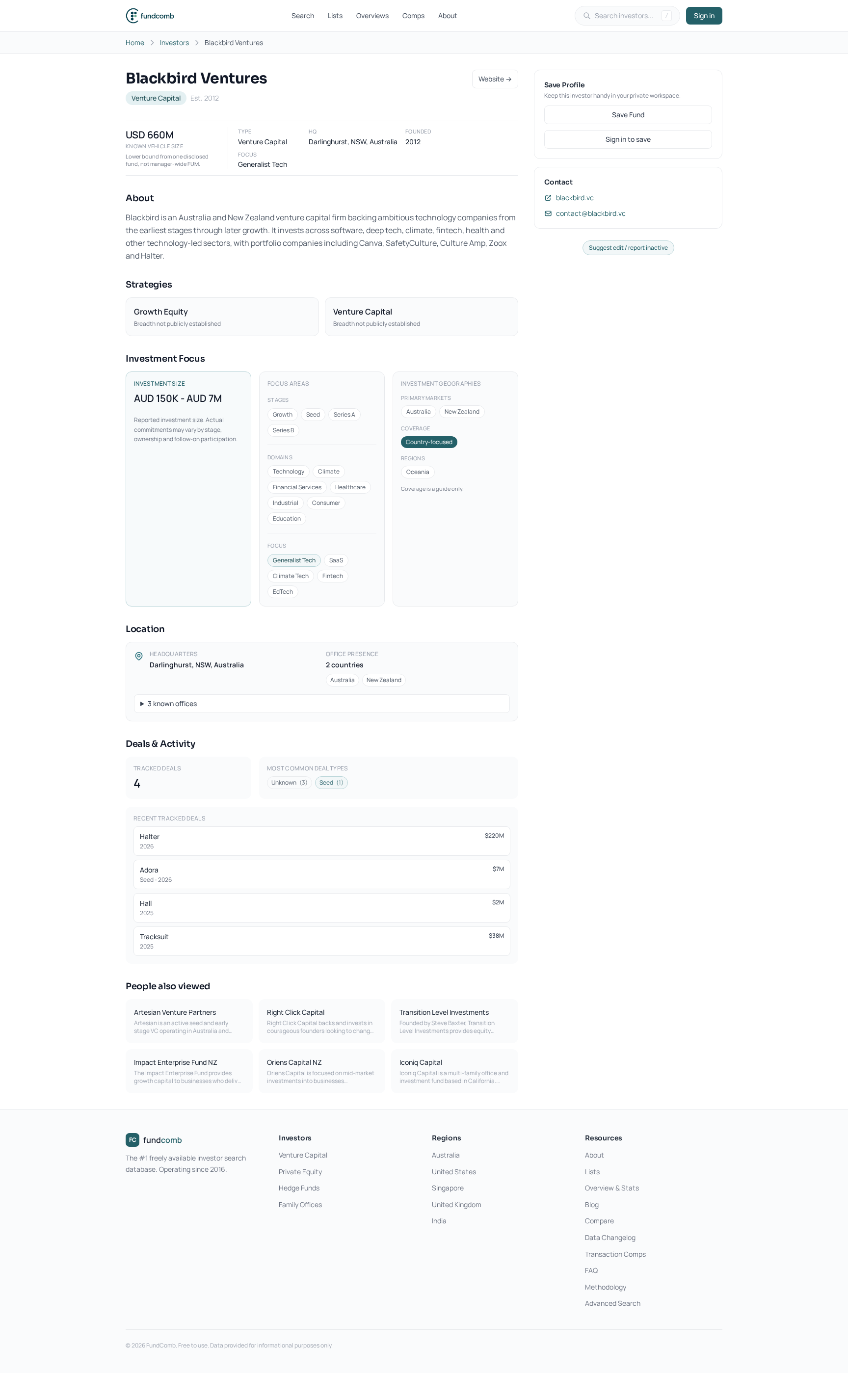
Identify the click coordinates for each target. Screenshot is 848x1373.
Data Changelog (610, 1237)
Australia (446, 1155)
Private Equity (300, 1171)
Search (303, 15)
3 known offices (172, 703)
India (439, 1220)
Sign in (704, 15)
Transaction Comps (615, 1254)
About (447, 15)
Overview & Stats (612, 1187)
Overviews (372, 15)
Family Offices (300, 1204)
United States (454, 1171)
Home (135, 42)
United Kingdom (456, 1204)
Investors (174, 42)
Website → (495, 78)
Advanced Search (612, 1303)
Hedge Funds (299, 1187)
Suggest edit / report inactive (628, 247)
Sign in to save (628, 139)
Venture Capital (303, 1155)
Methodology (605, 1287)
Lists (335, 15)
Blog (592, 1204)
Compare (599, 1220)
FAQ (591, 1270)
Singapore (448, 1187)
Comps (413, 15)
